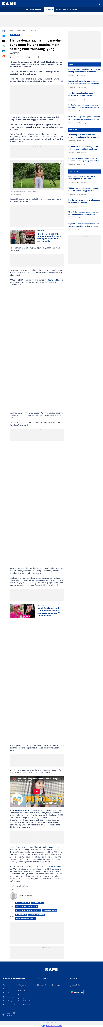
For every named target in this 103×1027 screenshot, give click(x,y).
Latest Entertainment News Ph (28, 910)
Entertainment (34, 9)
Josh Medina (32, 57)
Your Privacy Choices (54, 1026)
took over (52, 847)
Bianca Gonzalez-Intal (19, 810)
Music (65, 10)
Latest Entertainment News (27, 906)
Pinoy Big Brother (50, 910)
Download (52, 280)
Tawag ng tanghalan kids (25, 918)
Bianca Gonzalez (22, 903)
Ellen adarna (20, 915)
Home (12, 31)
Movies (58, 10)
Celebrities (49, 10)
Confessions (72, 230)
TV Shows (73, 10)
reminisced (53, 866)
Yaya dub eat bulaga (36, 915)
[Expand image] (61, 162)
